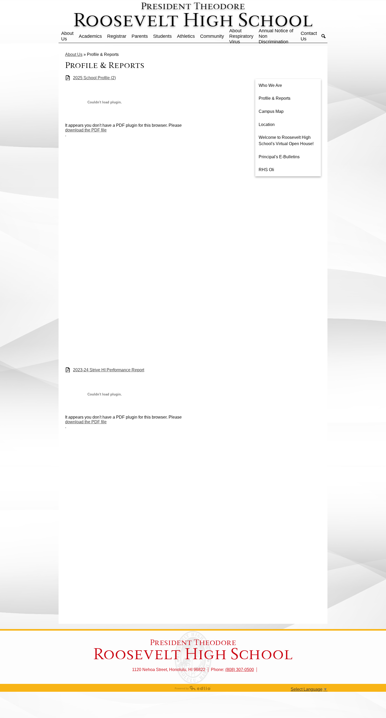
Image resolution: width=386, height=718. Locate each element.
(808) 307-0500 (239, 669)
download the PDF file (86, 130)
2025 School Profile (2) (94, 78)
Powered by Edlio (193, 687)
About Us (73, 54)
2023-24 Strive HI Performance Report (108, 370)
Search (323, 36)
